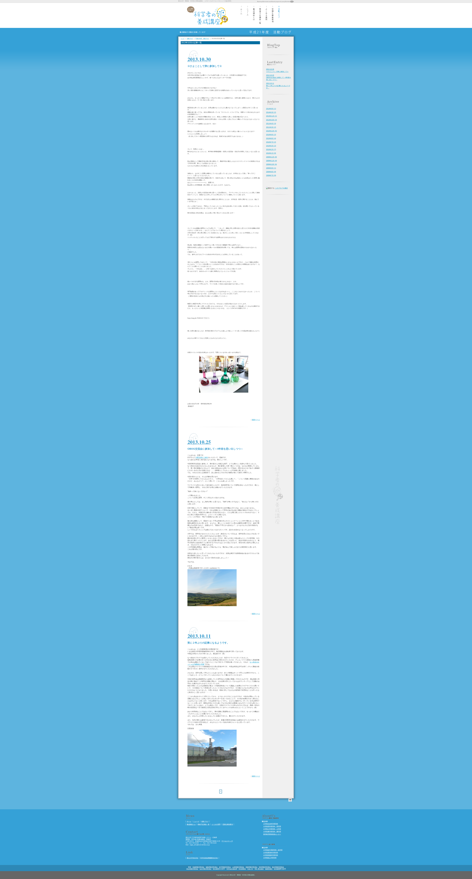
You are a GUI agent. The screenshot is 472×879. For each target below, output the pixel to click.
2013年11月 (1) (271, 116)
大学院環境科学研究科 (270, 852)
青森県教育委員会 (251, 867)
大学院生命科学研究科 (270, 824)
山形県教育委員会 (238, 867)
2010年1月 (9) (271, 153)
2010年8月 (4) (271, 138)
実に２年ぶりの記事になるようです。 (278, 85)
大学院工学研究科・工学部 (272, 829)
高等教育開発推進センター (272, 834)
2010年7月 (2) (271, 142)
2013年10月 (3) (271, 120)
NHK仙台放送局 (232, 869)
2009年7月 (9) (271, 175)
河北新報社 (242, 869)
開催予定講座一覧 (260, 15)
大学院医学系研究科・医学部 (272, 850)
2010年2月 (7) (271, 149)
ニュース (247, 15)
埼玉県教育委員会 (192, 869)
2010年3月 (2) (271, 146)
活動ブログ (279, 15)
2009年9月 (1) (271, 168)
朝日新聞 (216, 869)
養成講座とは (254, 15)
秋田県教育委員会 (265, 867)
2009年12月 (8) (271, 157)
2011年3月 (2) (271, 127)
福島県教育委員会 (212, 867)
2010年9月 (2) (271, 135)
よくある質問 (266, 15)
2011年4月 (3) (271, 124)
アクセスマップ (227, 841)
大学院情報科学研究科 (270, 855)
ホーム (241, 15)
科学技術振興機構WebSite (209, 858)
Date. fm (250, 869)
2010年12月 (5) (271, 131)
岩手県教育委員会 (225, 867)
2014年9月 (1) (271, 109)
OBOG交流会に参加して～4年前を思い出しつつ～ (278, 77)
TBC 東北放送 (259, 869)
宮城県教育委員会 (198, 867)
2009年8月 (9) (271, 172)
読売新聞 (277, 869)
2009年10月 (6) (271, 164)
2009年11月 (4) (271, 161)
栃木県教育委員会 (278, 867)
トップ (182, 38)
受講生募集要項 (272, 15)
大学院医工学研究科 (270, 857)
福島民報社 (269, 869)
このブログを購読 (281, 188)
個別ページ (256, 420)
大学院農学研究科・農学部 (272, 831)
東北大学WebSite (192, 858)
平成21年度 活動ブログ (202, 38)
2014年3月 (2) (271, 112)
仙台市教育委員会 (205, 869)
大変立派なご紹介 (201, 457)
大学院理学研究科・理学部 (272, 826)
